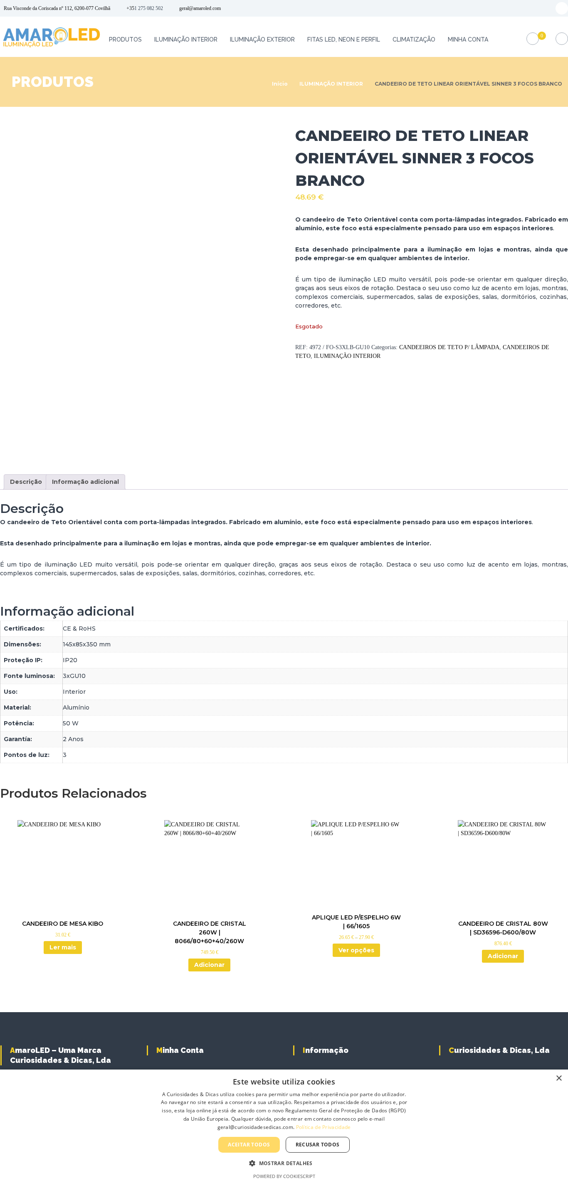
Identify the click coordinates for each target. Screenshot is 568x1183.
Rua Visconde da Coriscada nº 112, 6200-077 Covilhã (57, 8)
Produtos (125, 39)
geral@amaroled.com (200, 8)
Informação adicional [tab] (85, 482)
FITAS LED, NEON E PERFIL (343, 39)
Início (280, 84)
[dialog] (284, 1126)
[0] (533, 39)
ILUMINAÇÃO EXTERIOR (262, 39)
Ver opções (356, 950)
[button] (284, 1163)
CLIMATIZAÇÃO (414, 39)
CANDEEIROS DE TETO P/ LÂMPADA (449, 347)
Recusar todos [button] (318, 1144)
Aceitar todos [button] (249, 1144)
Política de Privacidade (323, 1127)
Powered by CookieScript (284, 1176)
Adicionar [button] (209, 965)
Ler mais (62, 947)
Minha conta (468, 39)
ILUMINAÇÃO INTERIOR (185, 39)
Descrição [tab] (26, 482)
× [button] (559, 1078)
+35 (130, 8)
